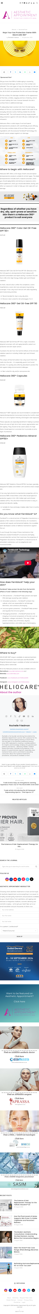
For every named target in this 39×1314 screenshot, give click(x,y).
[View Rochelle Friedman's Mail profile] (21, 720)
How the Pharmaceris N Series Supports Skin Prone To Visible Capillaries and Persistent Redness (25, 1219)
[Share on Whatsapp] (25, 72)
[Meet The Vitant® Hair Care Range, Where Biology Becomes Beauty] (6, 1252)
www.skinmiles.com (13, 673)
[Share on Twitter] (15, 72)
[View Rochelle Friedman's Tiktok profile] (19, 716)
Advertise (15, 1298)
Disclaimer (17, 1302)
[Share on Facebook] (11, 72)
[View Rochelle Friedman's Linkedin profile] (32, 716)
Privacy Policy (28, 1300)
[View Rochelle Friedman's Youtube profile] (24, 716)
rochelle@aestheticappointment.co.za (14, 732)
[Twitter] (31, 3)
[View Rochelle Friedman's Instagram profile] (6, 716)
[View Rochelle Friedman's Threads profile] (28, 716)
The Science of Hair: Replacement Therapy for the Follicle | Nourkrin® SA (25, 1203)
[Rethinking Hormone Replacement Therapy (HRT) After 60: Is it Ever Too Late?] (6, 1268)
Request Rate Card (26, 1298)
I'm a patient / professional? (9, 926)
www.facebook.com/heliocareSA (17, 678)
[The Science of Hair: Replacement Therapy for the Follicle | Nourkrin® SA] (19, 822)
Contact (20, 1300)
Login (23, 1302)
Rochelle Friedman (13, 37)
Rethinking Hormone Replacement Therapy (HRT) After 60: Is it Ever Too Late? (26, 1264)
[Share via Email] (35, 72)
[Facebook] (22, 3)
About (9, 1298)
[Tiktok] (29, 3)
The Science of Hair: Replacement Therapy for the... (19, 845)
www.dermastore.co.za (16, 671)
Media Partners (11, 1300)
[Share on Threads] (30, 72)
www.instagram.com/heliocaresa (18, 682)
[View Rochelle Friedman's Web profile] (17, 720)
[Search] (37, 3)
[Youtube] (24, 3)
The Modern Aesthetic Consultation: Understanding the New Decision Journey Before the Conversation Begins (26, 1235)
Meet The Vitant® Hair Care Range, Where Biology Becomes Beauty (26, 1250)
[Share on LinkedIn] (20, 72)
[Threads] (33, 3)
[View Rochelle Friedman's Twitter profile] (15, 716)
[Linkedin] (26, 3)
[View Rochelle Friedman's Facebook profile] (10, 716)
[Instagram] (20, 3)
